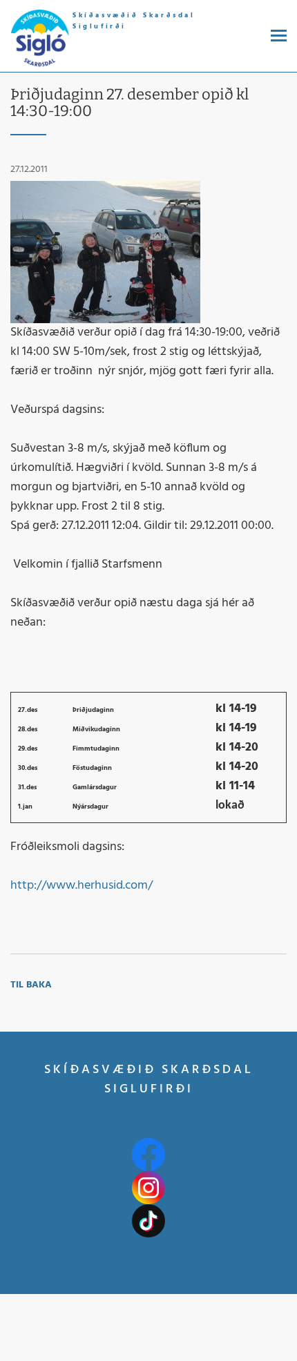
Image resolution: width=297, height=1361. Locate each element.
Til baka (31, 985)
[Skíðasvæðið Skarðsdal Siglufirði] (39, 39)
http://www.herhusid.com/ (81, 886)
